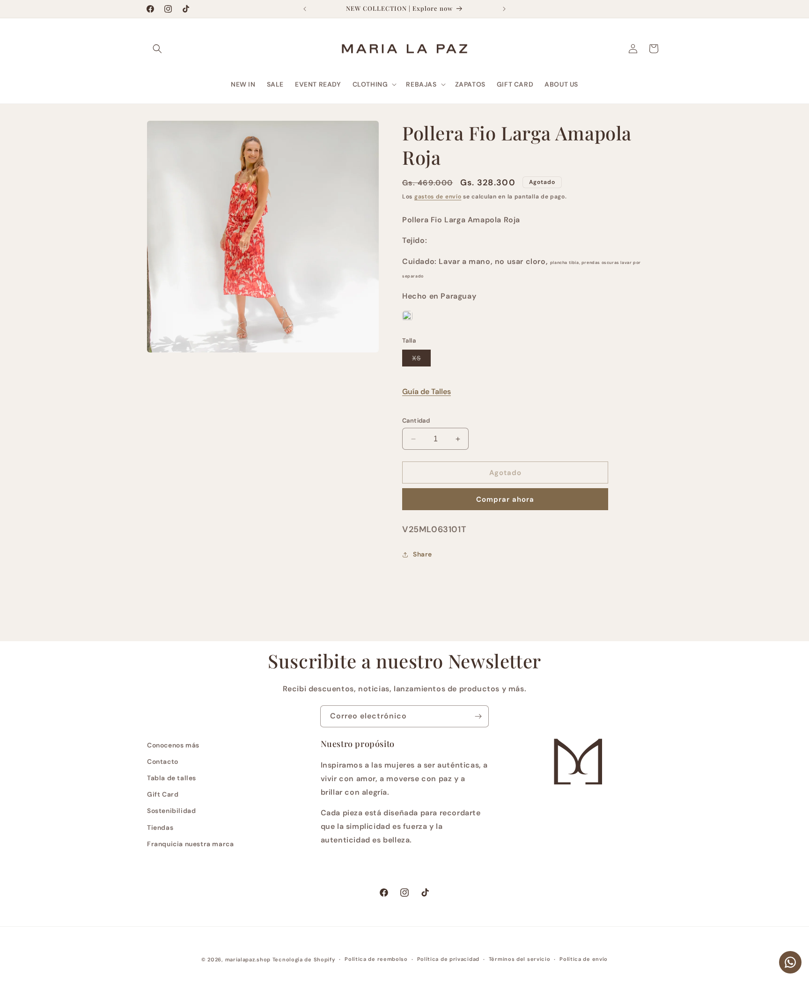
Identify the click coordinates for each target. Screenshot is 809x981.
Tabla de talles (171, 778)
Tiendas (160, 827)
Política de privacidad (448, 959)
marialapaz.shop (248, 959)
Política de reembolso (376, 959)
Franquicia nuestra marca (190, 844)
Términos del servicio (520, 959)
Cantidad (416, 421)
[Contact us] (790, 962)
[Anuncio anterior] (304, 9)
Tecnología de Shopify (304, 959)
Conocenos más (173, 745)
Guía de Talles (426, 391)
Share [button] (422, 554)
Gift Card (162, 794)
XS (421, 359)
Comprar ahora (505, 499)
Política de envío (583, 959)
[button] (157, 48)
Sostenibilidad (171, 810)
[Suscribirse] (478, 716)
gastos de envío (438, 196)
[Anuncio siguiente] (504, 9)
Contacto (162, 761)
